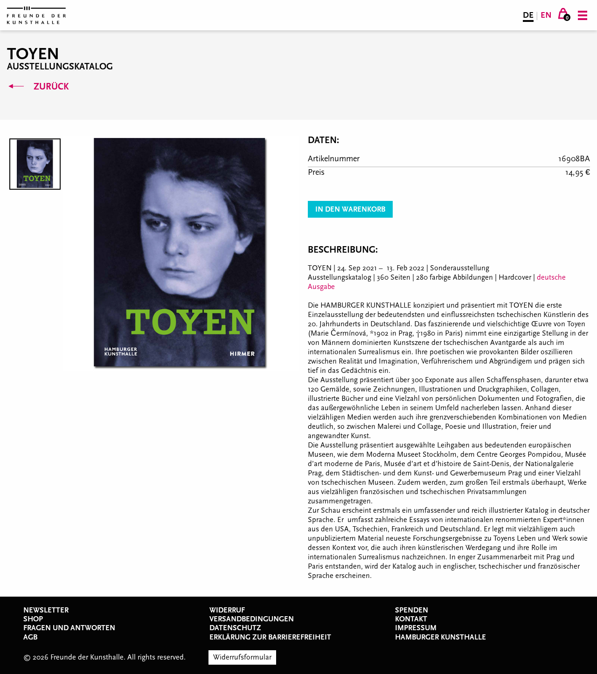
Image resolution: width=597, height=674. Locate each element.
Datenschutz (235, 628)
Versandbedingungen (251, 619)
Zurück (50, 87)
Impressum (416, 628)
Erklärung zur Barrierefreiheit (270, 637)
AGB (30, 637)
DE (528, 15)
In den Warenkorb (350, 209)
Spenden (411, 610)
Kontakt (411, 619)
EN (546, 15)
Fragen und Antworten (69, 628)
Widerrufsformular (242, 657)
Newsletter (46, 610)
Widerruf (227, 610)
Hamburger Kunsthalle (440, 637)
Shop (33, 619)
